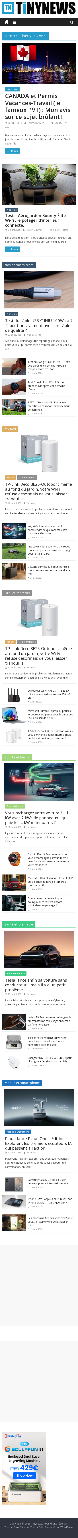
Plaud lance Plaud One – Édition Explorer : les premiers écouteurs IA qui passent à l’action (38, 1143)
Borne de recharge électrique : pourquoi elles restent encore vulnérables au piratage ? (45, 902)
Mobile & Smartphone (18, 1131)
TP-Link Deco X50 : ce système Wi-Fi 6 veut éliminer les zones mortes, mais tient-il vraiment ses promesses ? (50, 734)
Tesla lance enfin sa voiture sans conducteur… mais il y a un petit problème (36, 984)
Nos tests (12, 209)
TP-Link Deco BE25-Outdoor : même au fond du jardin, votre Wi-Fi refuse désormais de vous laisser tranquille (38, 491)
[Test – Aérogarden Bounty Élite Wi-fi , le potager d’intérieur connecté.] (39, 166)
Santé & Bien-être (16, 973)
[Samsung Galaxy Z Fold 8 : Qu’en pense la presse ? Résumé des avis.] (14, 1178)
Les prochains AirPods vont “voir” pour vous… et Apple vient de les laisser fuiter (50, 1221)
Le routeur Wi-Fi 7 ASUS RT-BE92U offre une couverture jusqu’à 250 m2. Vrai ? (49, 694)
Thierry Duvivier (36, 122)
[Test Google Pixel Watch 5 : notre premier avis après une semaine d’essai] (14, 380)
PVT (66, 122)
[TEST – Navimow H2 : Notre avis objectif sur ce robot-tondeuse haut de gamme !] (14, 400)
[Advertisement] (39, 1285)
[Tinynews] (6, 22)
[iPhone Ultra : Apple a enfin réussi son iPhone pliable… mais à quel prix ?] (14, 1197)
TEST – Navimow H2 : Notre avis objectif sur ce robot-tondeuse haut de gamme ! (49, 406)
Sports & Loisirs (15, 806)
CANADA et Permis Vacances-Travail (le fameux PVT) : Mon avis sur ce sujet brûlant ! (37, 106)
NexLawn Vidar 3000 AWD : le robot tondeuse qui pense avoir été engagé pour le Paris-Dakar (49, 550)
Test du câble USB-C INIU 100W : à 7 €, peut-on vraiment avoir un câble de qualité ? (39, 325)
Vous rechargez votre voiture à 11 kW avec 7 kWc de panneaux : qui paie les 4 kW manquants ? (37, 817)
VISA (7, 127)
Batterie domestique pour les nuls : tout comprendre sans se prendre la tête (49, 570)
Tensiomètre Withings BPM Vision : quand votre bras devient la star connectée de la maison (48, 1041)
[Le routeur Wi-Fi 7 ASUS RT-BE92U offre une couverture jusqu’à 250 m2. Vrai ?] (14, 689)
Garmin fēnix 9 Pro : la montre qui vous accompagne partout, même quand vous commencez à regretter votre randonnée (49, 859)
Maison (10, 477)
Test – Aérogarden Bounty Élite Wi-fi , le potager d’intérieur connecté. (35, 220)
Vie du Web (13, 89)
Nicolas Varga (34, 334)
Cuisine (57, 229)
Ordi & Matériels (27, 477)
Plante (65, 229)
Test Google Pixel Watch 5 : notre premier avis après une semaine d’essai (47, 385)
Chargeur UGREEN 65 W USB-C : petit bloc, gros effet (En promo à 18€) (50, 1059)
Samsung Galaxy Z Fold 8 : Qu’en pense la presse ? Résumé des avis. (48, 1181)
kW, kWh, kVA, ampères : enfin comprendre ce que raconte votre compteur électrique (47, 530)
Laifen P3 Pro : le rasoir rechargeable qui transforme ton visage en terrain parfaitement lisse (49, 1020)
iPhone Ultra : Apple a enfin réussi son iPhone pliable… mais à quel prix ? (50, 1200)
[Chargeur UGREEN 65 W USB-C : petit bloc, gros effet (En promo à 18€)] (14, 1056)
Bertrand (31, 503)
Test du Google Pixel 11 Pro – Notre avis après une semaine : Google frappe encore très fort (49, 365)
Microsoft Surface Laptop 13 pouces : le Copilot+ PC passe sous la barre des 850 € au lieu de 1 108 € (50, 714)
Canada (59, 122)
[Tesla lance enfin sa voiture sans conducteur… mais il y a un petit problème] (39, 932)
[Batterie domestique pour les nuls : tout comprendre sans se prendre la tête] (14, 565)
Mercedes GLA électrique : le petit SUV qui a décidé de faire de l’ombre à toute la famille (50, 881)
